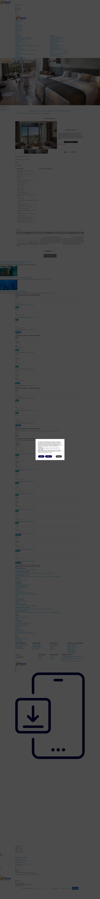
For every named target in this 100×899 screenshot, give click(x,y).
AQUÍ (42, 449)
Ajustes (58, 456)
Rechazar (48, 456)
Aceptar (41, 456)
